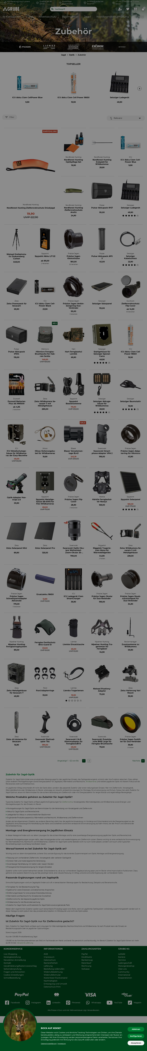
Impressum (62, 1043)
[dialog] (73, 525)
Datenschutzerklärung (48, 1043)
